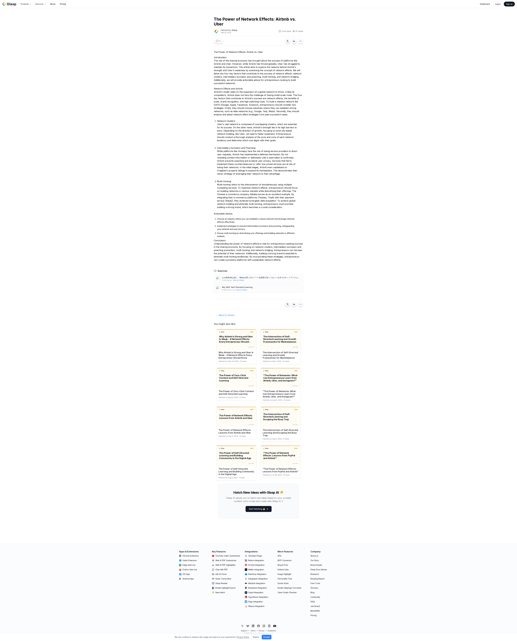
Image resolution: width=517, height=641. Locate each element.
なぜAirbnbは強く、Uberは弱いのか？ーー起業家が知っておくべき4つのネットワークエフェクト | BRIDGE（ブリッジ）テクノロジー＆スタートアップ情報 (261, 277)
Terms (253, 631)
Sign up (509, 4)
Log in (498, 4)
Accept (266, 637)
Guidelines (272, 631)
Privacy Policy (243, 637)
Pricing (63, 4)
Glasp (234, 30)
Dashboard (485, 4)
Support (244, 631)
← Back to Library (225, 315)
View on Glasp (238, 280)
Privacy (261, 631)
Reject (256, 637)
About (52, 4)
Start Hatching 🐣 (257, 509)
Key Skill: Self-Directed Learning (237, 287)
